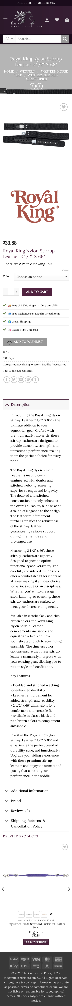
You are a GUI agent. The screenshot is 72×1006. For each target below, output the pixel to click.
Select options (36, 942)
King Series (36, 932)
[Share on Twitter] (14, 379)
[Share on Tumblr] (35, 379)
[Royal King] (36, 205)
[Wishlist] (57, 20)
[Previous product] (39, 86)
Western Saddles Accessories (41, 77)
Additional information (30, 790)
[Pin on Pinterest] (28, 379)
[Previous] (3, 897)
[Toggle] (7, 404)
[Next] (68, 897)
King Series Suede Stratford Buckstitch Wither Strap (36, 925)
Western (27, 71)
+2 (51, 914)
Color (6, 276)
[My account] (47, 20)
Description (20, 404)
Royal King (23, 364)
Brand (16, 800)
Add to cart (37, 292)
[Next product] (33, 86)
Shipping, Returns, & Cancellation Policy (28, 823)
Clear (65, 269)
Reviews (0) (20, 810)
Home (9, 71)
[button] (5, 20)
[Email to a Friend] (21, 379)
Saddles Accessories (21, 370)
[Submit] (65, 39)
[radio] (21, 914)
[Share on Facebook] (6, 379)
